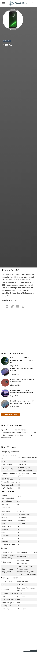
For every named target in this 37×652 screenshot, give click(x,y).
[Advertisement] (18, 329)
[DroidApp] (19, 3)
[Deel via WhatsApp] (23, 307)
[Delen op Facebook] (7, 307)
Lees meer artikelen (10, 414)
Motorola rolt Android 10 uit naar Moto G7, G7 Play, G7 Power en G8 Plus (21, 360)
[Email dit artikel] (17, 307)
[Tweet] (12, 307)
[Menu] (3, 3)
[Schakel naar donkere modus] (32, 3)
